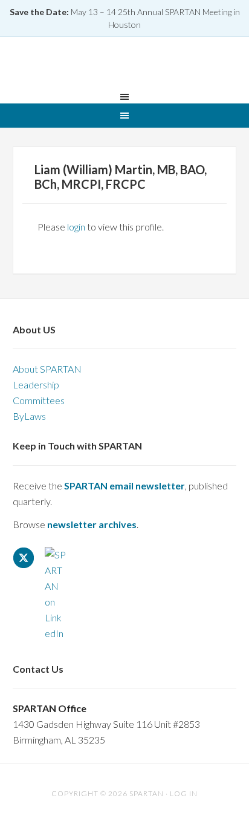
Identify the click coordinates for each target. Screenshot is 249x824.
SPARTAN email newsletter (124, 485)
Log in (184, 793)
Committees (39, 400)
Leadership (36, 384)
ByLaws (29, 416)
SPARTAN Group (124, 65)
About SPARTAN (47, 368)
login (76, 226)
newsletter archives (92, 524)
